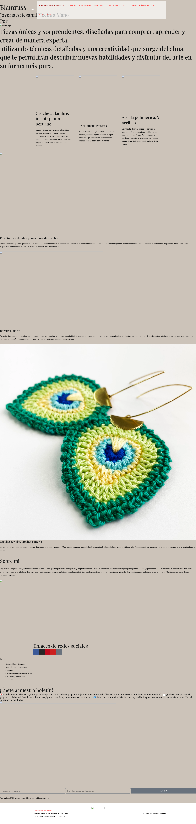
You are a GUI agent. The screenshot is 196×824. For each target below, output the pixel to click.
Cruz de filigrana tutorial (15, 676)
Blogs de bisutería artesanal (138, 6)
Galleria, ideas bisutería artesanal (86, 6)
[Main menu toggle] (32, 10)
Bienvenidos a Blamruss (51, 6)
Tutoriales (114, 6)
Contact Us (45, 15)
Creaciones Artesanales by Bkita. (18, 673)
